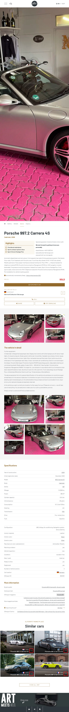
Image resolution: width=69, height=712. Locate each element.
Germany (61, 572)
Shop (63, 3)
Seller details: (10, 289)
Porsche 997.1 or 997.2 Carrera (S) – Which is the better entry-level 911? (45, 604)
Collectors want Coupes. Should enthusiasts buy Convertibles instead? (44, 598)
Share (19, 303)
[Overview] (4, 223)
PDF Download (50, 303)
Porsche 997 (60, 594)
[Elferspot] (34, 4)
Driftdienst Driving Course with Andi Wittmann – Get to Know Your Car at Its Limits (41, 611)
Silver (62, 540)
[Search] (10, 4)
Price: (6, 279)
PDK (63, 511)
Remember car (35, 284)
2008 (63, 472)
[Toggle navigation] (5, 3)
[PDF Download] (40, 709)
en (58, 3)
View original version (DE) (33, 275)
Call (35, 299)
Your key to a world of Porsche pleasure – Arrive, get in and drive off (45, 600)
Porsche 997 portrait (59, 591)
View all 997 (34, 685)
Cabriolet (61, 483)
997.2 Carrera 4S (59, 479)
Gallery (9, 223)
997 (63, 486)
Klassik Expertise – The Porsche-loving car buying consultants (47, 602)
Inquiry (28, 223)
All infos (60, 608)
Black (62, 537)
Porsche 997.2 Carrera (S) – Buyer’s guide (53, 587)
